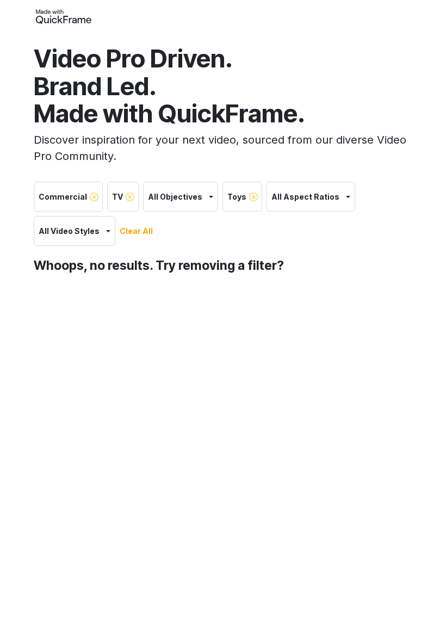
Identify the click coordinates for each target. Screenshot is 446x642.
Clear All (136, 231)
